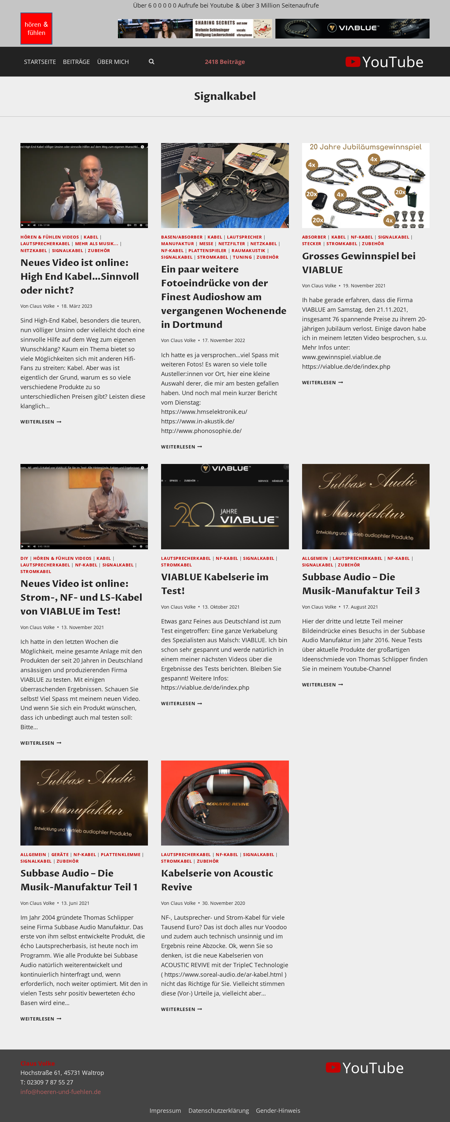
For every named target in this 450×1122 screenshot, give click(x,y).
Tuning (242, 257)
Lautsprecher (244, 237)
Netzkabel (33, 250)
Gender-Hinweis (278, 1110)
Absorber (314, 237)
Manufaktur (177, 243)
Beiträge (76, 62)
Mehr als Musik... (97, 243)
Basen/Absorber (182, 237)
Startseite (40, 62)
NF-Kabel (172, 250)
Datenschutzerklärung (218, 1110)
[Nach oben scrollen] (433, 1112)
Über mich (113, 62)
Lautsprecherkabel (45, 243)
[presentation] (84, 185)
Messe (206, 243)
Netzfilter (231, 243)
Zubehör (99, 250)
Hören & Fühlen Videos (49, 237)
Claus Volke (42, 306)
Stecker (312, 243)
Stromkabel (212, 257)
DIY (24, 558)
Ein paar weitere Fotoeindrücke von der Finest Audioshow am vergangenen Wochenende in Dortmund (224, 297)
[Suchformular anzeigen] (151, 62)
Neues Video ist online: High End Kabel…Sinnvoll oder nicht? (79, 277)
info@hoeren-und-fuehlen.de (60, 1092)
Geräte (60, 854)
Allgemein (315, 558)
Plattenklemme (120, 854)
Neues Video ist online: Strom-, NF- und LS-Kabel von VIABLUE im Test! (81, 598)
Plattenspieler (207, 250)
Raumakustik (249, 250)
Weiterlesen (41, 421)
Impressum (165, 1110)
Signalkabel (67, 250)
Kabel (91, 237)
